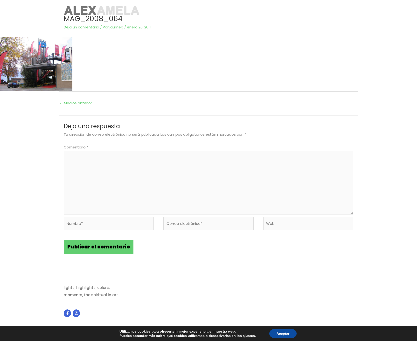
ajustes (249, 336)
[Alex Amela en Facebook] (67, 313)
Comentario (76, 147)
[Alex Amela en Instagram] (76, 313)
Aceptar (283, 333)
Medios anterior (75, 103)
